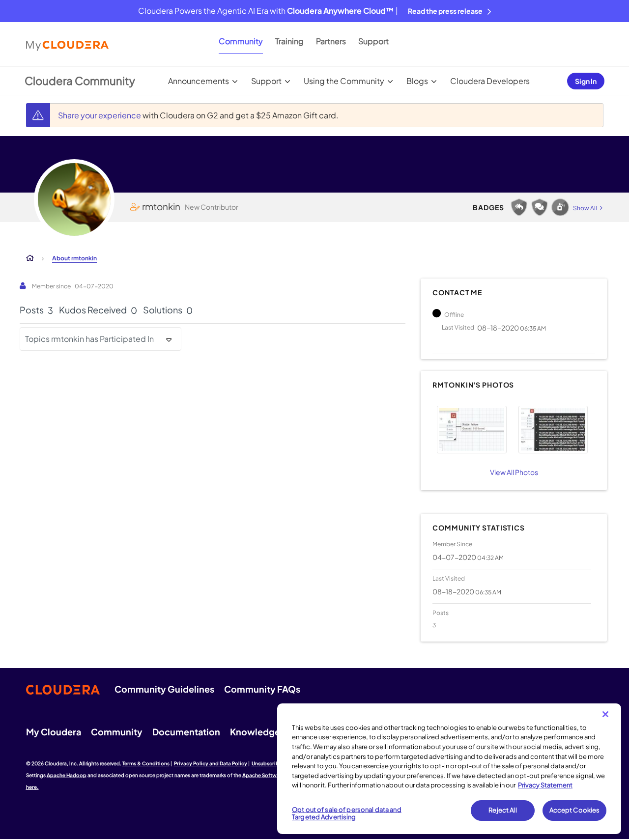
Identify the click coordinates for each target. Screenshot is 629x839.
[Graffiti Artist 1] (560, 207)
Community (241, 41)
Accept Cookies (574, 810)
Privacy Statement (545, 785)
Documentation (186, 731)
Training (289, 41)
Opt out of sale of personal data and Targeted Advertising (346, 813)
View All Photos (514, 472)
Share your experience (100, 115)
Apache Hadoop (66, 775)
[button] (471, 429)
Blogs (417, 81)
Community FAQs (262, 689)
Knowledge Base (266, 731)
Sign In (586, 81)
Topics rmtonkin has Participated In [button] (89, 339)
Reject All (502, 810)
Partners (331, 41)
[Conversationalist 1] (539, 207)
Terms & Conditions (146, 763)
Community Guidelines (164, 689)
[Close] (605, 714)
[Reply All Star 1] (519, 207)
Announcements (198, 81)
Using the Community (344, 81)
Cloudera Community (80, 80)
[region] (449, 768)
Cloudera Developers (490, 81)
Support (373, 41)
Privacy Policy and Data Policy (210, 763)
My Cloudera (53, 731)
